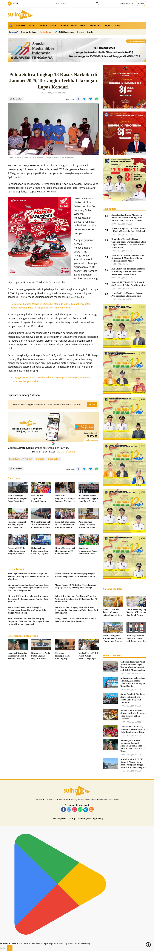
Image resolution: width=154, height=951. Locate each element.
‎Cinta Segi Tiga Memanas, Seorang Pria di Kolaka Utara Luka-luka (127, 294)
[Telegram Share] (90, 99)
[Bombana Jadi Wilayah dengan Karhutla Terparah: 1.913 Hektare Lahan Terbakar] (110, 714)
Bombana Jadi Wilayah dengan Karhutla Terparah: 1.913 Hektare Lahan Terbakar (133, 714)
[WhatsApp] (80, 809)
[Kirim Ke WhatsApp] (96, 99)
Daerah (31, 25)
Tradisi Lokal (45, 32)
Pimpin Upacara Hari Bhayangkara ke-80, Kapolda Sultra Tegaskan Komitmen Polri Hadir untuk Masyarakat (65, 551)
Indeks (141, 3)
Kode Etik (63, 799)
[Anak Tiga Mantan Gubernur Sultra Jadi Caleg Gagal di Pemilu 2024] (136, 627)
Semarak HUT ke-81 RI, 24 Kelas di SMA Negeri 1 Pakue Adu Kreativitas (128, 283)
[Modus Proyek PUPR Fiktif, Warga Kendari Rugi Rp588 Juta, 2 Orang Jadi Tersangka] (89, 645)
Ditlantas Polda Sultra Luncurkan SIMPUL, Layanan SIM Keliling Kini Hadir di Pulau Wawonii (40, 551)
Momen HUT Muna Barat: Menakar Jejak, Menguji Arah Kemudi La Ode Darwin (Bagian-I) (112, 612)
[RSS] (91, 809)
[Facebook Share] (78, 99)
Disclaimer (91, 799)
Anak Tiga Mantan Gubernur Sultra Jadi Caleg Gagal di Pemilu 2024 (135, 639)
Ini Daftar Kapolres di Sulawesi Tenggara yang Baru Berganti (88, 498)
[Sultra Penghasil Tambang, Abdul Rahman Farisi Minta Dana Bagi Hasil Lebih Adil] (110, 698)
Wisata (83, 25)
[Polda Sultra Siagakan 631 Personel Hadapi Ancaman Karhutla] (41, 487)
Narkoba (40, 459)
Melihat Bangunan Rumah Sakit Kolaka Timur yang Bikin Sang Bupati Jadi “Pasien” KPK (113, 639)
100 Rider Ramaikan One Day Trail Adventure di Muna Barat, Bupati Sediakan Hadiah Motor (127, 258)
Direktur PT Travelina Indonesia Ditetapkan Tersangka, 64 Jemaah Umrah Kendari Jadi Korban (28, 599)
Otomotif (64, 25)
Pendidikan (94, 25)
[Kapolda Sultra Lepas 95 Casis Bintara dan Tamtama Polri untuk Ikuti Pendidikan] (65, 513)
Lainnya (117, 25)
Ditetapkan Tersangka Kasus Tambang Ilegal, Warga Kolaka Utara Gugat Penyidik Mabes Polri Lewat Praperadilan (28, 588)
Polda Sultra (54, 459)
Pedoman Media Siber (108, 799)
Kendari (13, 32)
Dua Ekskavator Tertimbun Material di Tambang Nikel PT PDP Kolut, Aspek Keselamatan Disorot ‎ (128, 271)
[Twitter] (69, 809)
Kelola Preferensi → (66, 451)
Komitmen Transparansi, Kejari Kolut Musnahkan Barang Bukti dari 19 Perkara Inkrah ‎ (88, 551)
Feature (80, 32)
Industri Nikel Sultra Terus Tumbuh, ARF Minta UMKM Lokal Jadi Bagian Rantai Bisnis (132, 682)
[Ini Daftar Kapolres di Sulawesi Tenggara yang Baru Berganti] (89, 487)
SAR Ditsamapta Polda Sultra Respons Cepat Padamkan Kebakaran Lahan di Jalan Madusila (17, 499)
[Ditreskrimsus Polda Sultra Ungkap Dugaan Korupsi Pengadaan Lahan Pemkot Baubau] (41, 645)
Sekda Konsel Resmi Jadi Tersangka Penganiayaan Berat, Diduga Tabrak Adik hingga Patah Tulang (27, 610)
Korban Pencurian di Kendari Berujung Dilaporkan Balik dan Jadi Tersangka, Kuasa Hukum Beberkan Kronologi (28, 621)
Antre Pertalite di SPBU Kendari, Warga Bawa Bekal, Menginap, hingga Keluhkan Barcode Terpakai (133, 763)
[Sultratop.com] (20, 14)
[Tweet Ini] (84, 99)
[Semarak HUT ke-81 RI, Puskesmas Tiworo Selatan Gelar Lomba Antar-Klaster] (110, 731)
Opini (108, 25)
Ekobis (53, 25)
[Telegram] (85, 809)
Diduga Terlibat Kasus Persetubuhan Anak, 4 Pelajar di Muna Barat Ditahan (75, 620)
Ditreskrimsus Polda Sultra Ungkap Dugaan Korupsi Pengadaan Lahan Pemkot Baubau (75, 575)
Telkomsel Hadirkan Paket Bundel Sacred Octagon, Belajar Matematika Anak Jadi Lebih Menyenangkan (132, 666)
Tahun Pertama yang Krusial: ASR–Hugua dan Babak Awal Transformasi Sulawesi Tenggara (136, 612)
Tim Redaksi (50, 799)
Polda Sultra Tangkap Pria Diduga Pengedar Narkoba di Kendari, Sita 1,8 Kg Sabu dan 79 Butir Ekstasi (65, 499)
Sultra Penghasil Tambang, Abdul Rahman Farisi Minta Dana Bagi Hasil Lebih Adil (132, 698)
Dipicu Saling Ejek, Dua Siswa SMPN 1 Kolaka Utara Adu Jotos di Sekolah (128, 229)
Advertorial (20, 25)
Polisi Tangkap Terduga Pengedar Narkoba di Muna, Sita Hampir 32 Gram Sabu (87, 525)
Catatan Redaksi (28, 32)
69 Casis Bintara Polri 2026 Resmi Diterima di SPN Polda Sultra (41, 524)
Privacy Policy (77, 799)
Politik (74, 25)
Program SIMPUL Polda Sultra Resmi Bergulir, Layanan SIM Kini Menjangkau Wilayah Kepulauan (18, 551)
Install (3, 948)
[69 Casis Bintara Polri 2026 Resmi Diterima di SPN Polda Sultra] (41, 513)
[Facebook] (63, 809)
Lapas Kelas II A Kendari (20, 459)
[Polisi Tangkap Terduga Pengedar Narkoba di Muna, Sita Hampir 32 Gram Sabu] (89, 513)
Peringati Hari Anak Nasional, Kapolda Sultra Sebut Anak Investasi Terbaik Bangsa (17, 525)
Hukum (43, 25)
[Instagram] (74, 809)
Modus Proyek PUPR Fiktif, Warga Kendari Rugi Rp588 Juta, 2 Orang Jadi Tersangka (75, 586)
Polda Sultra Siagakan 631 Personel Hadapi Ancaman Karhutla (40, 499)
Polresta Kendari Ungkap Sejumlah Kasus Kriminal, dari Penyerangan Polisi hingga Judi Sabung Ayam (76, 610)
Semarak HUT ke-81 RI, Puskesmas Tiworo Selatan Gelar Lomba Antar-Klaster (133, 729)
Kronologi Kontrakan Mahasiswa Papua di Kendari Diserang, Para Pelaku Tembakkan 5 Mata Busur (28, 576)
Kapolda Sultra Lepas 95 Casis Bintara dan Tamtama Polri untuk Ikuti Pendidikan (65, 525)
